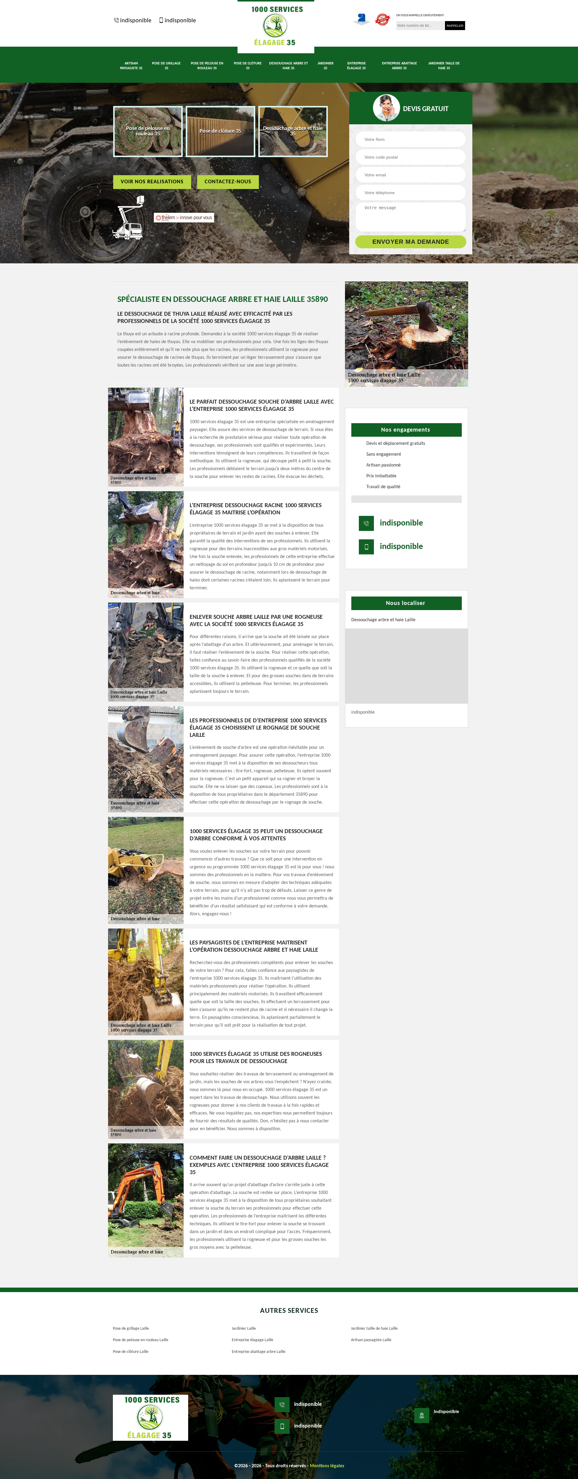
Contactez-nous (228, 182)
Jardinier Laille (244, 1328)
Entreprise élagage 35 (356, 66)
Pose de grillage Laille (131, 1328)
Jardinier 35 (326, 66)
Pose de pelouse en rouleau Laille (140, 1340)
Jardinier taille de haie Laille (374, 1328)
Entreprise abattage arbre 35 (399, 66)
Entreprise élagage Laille (252, 1340)
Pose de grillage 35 (166, 66)
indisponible (135, 21)
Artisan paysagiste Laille (371, 1340)
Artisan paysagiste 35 (131, 66)
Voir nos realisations (152, 182)
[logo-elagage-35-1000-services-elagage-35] (276, 26)
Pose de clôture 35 (248, 66)
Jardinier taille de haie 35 (444, 66)
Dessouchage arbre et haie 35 (288, 66)
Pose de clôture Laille (130, 1352)
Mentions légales (327, 1466)
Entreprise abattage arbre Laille (258, 1352)
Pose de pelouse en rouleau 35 (207, 66)
